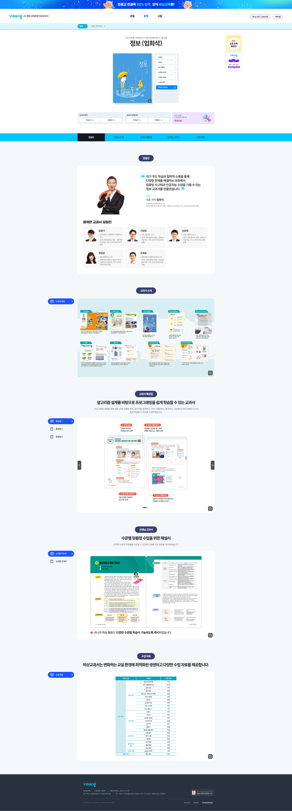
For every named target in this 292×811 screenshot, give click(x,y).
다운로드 (110, 120)
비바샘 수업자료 (163, 87)
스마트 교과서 (162, 77)
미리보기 (88, 120)
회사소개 (187, 803)
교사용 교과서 (162, 72)
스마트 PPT (161, 82)
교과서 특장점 (146, 137)
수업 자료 (201, 137)
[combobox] (83, 26)
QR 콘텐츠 (161, 67)
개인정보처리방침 (207, 803)
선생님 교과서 (173, 137)
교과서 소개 (119, 137)
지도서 (160, 62)
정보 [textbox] (81, 26)
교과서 (160, 57)
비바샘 (278, 17)
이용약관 (195, 803)
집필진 (91, 137)
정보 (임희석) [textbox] (96, 26)
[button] (145, 507)
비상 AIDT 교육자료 (260, 17)
